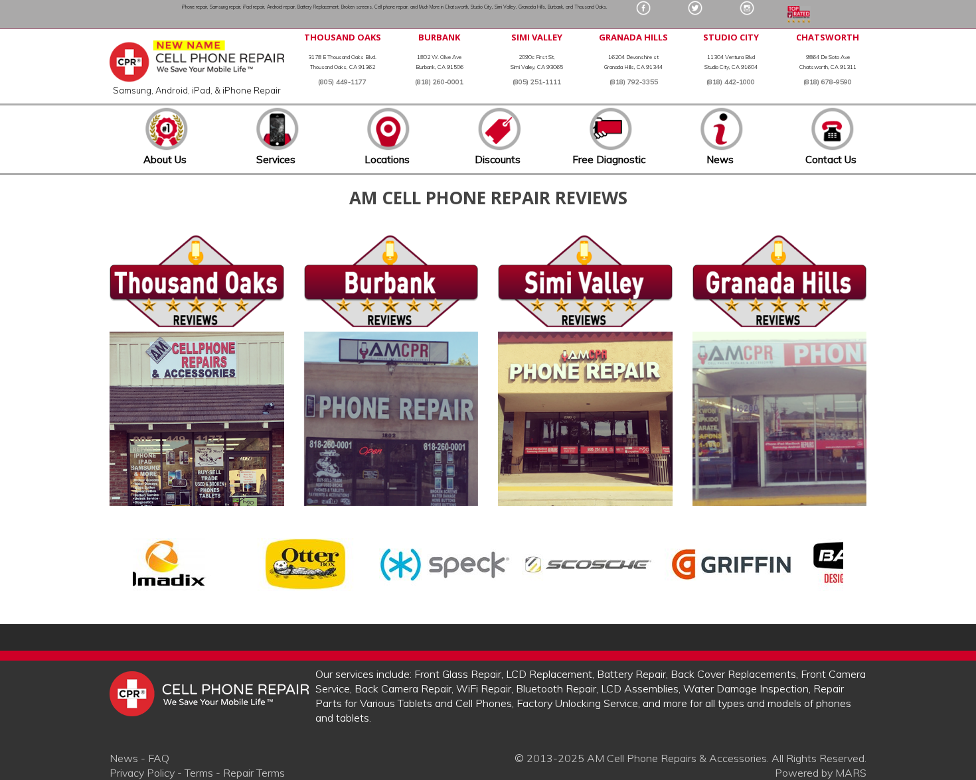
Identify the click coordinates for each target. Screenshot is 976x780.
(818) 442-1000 (730, 82)
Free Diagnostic (608, 159)
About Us (165, 159)
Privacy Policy (142, 772)
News (720, 159)
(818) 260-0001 (439, 82)
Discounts (498, 159)
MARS (850, 772)
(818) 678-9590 (827, 82)
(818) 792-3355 (634, 82)
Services (275, 159)
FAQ (158, 758)
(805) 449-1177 (342, 82)
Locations (387, 159)
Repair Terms (254, 772)
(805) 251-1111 (537, 82)
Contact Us (830, 159)
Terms (199, 772)
